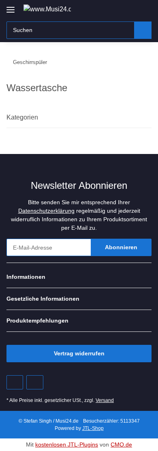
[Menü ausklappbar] (10, 7)
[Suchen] (143, 30)
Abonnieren (121, 247)
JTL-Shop (93, 428)
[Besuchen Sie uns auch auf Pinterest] (14, 382)
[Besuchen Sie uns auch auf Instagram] (34, 382)
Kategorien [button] (22, 117)
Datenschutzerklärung (46, 210)
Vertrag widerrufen (79, 353)
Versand (105, 400)
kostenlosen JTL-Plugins (66, 444)
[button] (119, 9)
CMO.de (121, 444)
